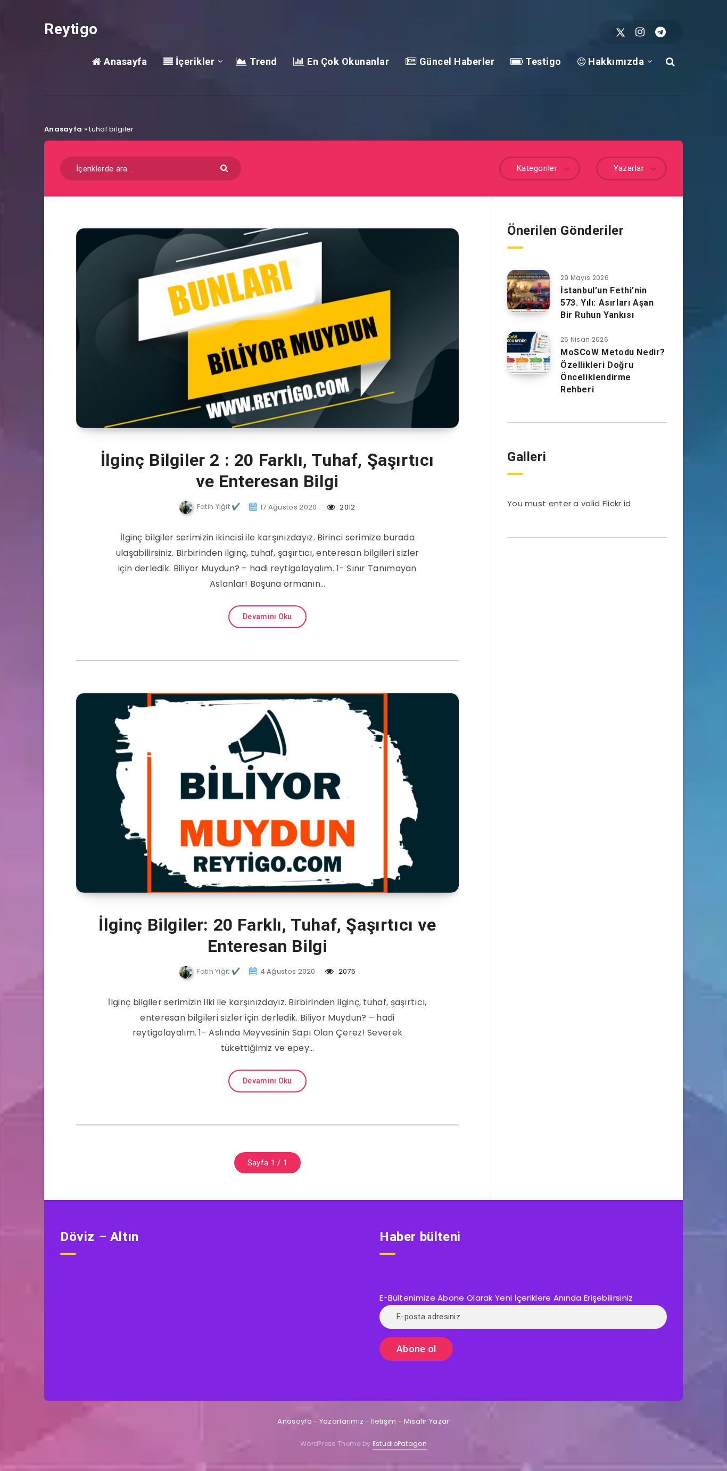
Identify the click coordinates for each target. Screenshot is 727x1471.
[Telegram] (660, 32)
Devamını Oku (267, 616)
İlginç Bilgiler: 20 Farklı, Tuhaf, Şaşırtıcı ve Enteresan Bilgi (267, 935)
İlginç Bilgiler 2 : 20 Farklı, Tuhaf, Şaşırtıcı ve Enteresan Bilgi (267, 470)
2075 (346, 971)
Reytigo (70, 29)
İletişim (383, 1421)
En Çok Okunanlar (347, 61)
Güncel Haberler (455, 61)
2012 (347, 507)
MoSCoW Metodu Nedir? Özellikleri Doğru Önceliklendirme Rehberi (612, 371)
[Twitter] (620, 32)
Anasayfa (124, 61)
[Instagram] (640, 32)
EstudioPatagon (400, 1443)
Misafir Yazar (427, 1421)
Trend (262, 61)
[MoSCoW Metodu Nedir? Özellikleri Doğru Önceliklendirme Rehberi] (528, 353)
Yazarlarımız (341, 1421)
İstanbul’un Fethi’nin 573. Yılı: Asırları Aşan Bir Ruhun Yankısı (607, 302)
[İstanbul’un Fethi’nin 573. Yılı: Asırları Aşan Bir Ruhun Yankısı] (528, 291)
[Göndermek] (225, 167)
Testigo (542, 61)
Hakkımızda (615, 61)
